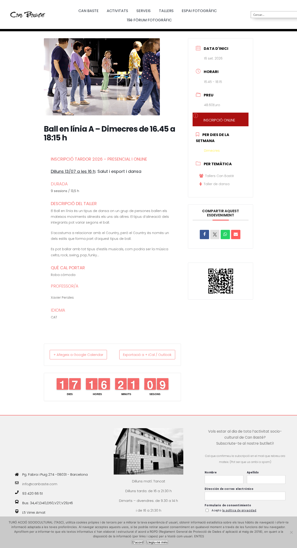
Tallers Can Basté (219, 176)
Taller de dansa (216, 184)
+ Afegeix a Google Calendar (78, 354)
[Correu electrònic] (235, 234)
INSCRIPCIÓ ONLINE (219, 120)
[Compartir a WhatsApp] (225, 234)
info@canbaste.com (39, 483)
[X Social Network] (215, 234)
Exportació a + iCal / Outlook (147, 354)
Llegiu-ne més (157, 542)
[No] (291, 532)
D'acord (137, 542)
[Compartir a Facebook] (204, 234)
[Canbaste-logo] (27, 7)
